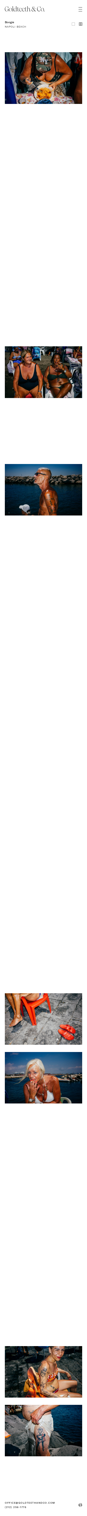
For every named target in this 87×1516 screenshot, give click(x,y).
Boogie (9, 22)
